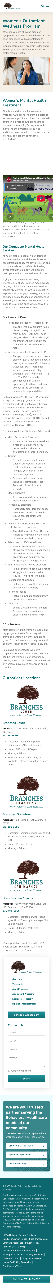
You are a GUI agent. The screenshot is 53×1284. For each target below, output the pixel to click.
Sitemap (22, 1246)
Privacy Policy (32, 1242)
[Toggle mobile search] (42, 5)
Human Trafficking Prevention (17, 1262)
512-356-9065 (11, 826)
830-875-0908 (11, 910)
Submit (26, 1078)
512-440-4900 (11, 735)
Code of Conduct (11, 1258)
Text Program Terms (12, 1266)
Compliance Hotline (31, 1258)
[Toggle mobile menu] (47, 5)
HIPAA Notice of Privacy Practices (19, 1235)
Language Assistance (13, 1242)
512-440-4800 (18, 1133)
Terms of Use (9, 1246)
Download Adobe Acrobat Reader (19, 1250)
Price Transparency (38, 1239)
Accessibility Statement (32, 1254)
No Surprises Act (11, 1254)
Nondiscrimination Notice (15, 1239)
